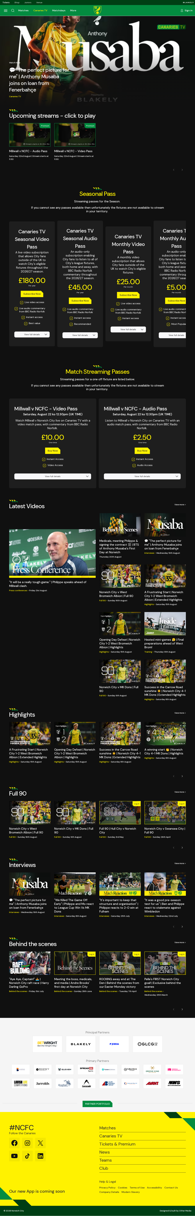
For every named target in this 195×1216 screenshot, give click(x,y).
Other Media (185, 1210)
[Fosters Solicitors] (108, 1069)
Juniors (27, 3)
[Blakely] (188, 2)
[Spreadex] (86, 1069)
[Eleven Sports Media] (64, 1069)
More (73, 10)
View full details (32, 334)
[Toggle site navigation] (5, 10)
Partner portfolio (97, 1103)
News (104, 1152)
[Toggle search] (13, 10)
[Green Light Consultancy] (147, 1044)
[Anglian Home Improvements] (64, 1083)
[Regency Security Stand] (42, 1069)
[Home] (97, 10)
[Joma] (114, 1044)
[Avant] (152, 1083)
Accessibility (154, 1187)
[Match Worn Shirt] (174, 1083)
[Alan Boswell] (108, 1083)
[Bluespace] (20, 1069)
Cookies (122, 1187)
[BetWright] (47, 1044)
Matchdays (58, 10)
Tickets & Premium (117, 1144)
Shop (17, 3)
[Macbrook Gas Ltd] (130, 1083)
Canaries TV (40, 10)
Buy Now (53, 450)
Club (103, 1168)
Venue (39, 3)
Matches (23, 10)
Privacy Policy (107, 1187)
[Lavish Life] (20, 1083)
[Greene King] (152, 1069)
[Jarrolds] (42, 1083)
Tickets (6, 3)
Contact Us (171, 1187)
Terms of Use (137, 1187)
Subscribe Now (32, 293)
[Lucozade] (86, 1083)
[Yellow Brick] (130, 1069)
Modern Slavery (131, 1192)
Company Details (109, 1192)
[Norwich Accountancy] (174, 1069)
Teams (105, 1160)
